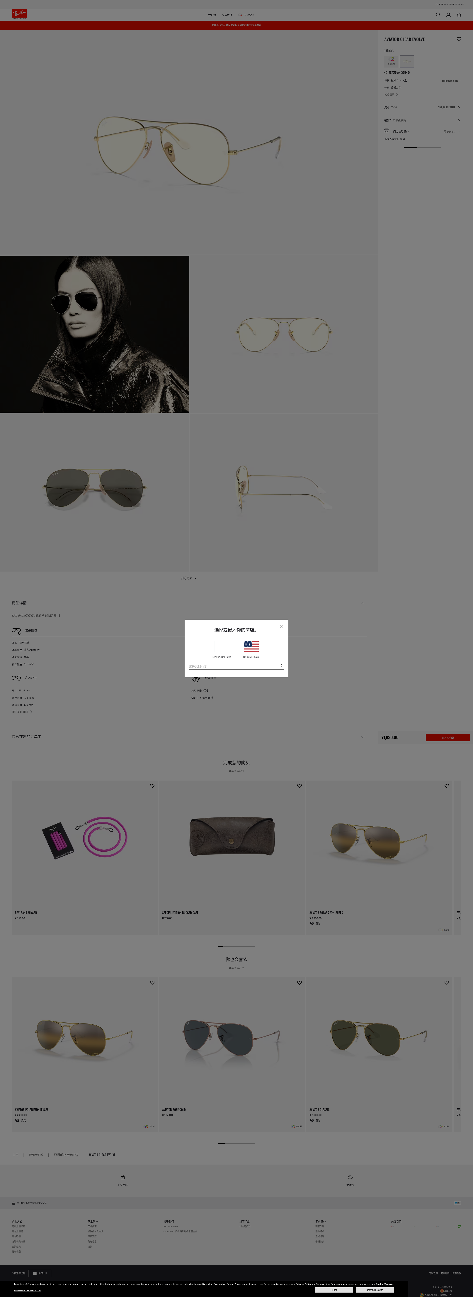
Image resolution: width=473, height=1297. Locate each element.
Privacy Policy (303, 1284)
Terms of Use (323, 1284)
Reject (334, 1290)
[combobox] (236, 666)
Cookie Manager (384, 1284)
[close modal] (282, 626)
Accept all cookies (375, 1290)
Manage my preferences (27, 1290)
